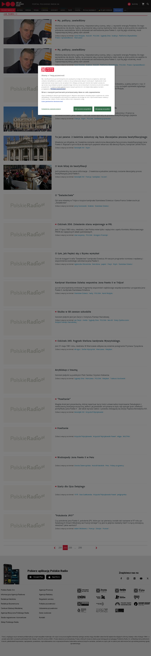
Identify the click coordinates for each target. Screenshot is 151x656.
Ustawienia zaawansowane (51, 109)
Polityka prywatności (58, 89)
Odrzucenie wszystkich (83, 109)
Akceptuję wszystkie (102, 109)
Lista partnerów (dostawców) (52, 101)
